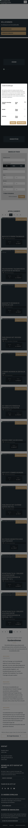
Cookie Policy (9, 97)
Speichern (13, 122)
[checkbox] (25, 102)
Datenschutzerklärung (20, 95)
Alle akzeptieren (21, 122)
